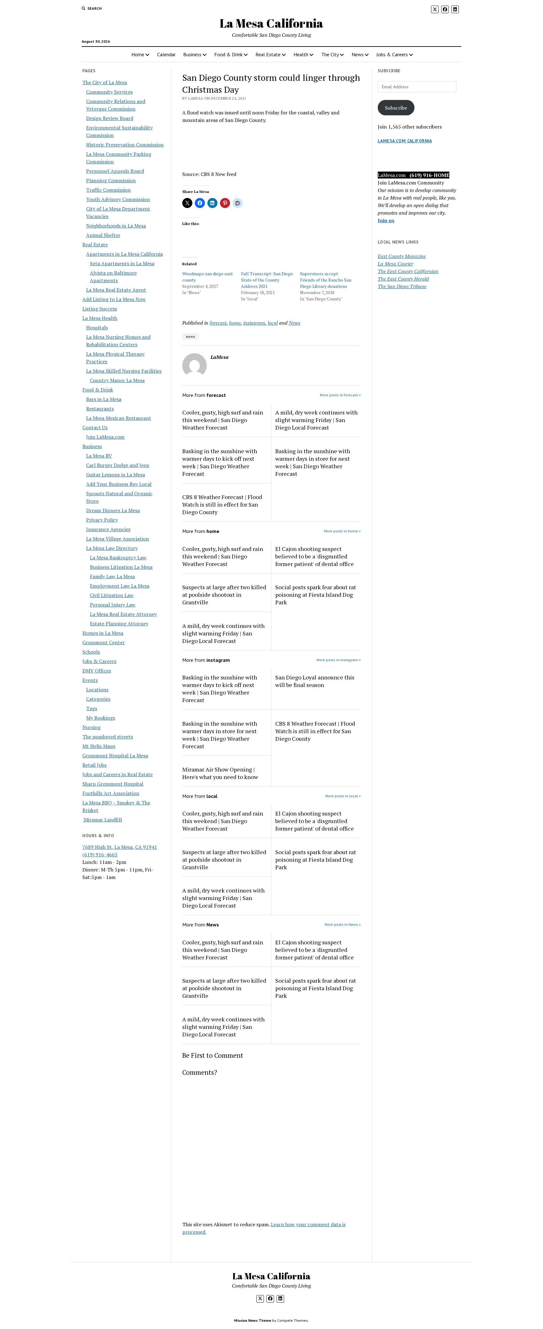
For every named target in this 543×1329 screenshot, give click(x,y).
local (273, 322)
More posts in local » (343, 796)
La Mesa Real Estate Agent (116, 289)
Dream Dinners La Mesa (113, 510)
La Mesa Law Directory (112, 548)
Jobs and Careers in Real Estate (117, 774)
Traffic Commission (108, 189)
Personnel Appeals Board (115, 170)
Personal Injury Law (112, 604)
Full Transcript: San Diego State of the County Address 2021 (267, 280)
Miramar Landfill (102, 819)
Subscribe (396, 107)
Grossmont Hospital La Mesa (115, 755)
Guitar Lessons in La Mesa (115, 474)
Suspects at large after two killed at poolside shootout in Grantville (224, 594)
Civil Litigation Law (112, 595)
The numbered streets (107, 736)
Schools (91, 651)
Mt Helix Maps (98, 746)
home (235, 322)
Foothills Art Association (110, 793)
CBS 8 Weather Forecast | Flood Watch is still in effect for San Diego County (222, 504)
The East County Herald (403, 278)
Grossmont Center (103, 642)
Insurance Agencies (108, 529)
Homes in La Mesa (102, 632)
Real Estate (268, 54)
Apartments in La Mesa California (124, 253)
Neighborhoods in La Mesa (116, 225)
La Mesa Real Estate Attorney (123, 614)
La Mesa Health (99, 318)
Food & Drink (228, 54)
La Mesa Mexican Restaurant (118, 418)
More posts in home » (342, 531)
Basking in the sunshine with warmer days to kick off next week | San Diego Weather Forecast (219, 462)
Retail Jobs (94, 764)
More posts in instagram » (338, 659)
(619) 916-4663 (100, 854)
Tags (91, 708)
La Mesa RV (99, 455)
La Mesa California (271, 23)
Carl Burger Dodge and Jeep (117, 465)
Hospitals (97, 327)
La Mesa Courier (395, 263)
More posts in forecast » (340, 395)
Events (90, 680)
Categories (98, 698)
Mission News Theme (252, 1320)
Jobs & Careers (392, 54)
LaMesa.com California (405, 141)
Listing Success (99, 308)
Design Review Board (109, 118)
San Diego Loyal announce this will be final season (314, 681)
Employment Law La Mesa (119, 585)
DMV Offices (96, 670)
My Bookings (100, 717)
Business (192, 54)
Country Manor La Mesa (117, 380)
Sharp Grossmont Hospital (112, 783)
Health (300, 54)
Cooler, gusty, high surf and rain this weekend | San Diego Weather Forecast (222, 420)
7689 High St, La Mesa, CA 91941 (119, 846)
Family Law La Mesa (112, 576)
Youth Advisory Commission (118, 199)
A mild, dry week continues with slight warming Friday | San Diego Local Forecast (316, 420)
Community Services (109, 91)
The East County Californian (408, 271)
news (190, 336)
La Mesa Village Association (117, 538)
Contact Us (94, 427)
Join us (386, 220)
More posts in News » (343, 924)
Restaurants (100, 408)
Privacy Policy (102, 519)
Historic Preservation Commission (125, 144)
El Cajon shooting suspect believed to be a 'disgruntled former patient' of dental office (314, 556)
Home (137, 54)
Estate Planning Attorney (119, 623)
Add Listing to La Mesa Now (114, 299)
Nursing (91, 727)
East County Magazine (402, 256)
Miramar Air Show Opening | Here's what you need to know (220, 773)
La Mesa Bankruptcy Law (118, 557)
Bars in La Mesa (103, 399)
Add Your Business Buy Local (118, 484)
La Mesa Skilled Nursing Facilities (124, 370)
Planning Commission (111, 180)
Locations (97, 689)
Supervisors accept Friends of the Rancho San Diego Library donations (325, 280)
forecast (218, 322)
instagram (254, 322)
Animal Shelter (103, 235)
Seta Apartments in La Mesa (122, 263)
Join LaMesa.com (105, 436)
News (358, 54)
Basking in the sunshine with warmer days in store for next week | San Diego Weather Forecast (312, 462)
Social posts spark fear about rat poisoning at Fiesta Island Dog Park (315, 594)
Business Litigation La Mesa (121, 566)
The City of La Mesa (104, 82)
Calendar (166, 54)
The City (330, 54)
